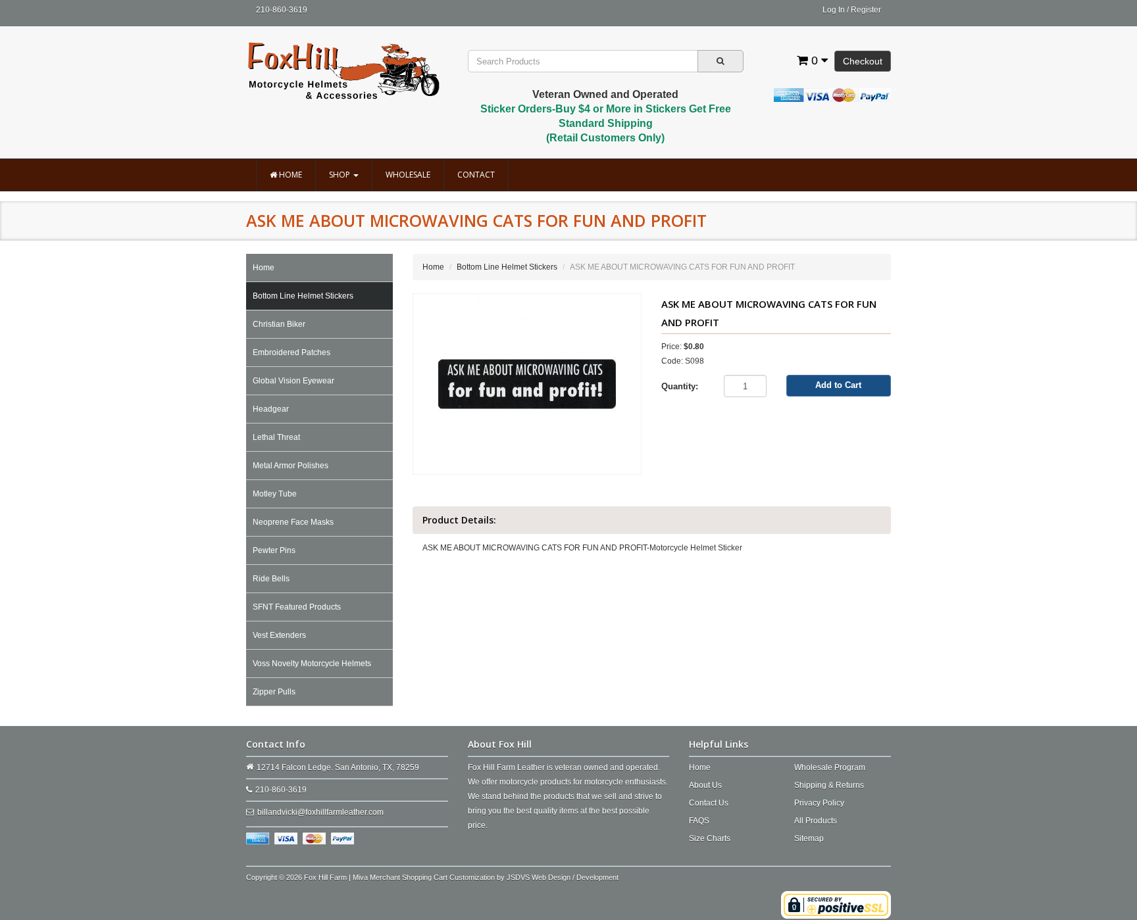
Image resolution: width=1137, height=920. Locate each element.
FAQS (699, 820)
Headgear (271, 409)
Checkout (862, 61)
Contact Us (708, 803)
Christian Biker (279, 324)
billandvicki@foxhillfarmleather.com (320, 812)
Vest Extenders (279, 635)
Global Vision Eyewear (293, 380)
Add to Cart (838, 385)
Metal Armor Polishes (290, 465)
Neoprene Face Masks (293, 522)
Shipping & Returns (829, 785)
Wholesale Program (829, 767)
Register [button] (866, 9)
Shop (340, 174)
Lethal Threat (276, 437)
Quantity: (679, 386)
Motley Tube (275, 493)
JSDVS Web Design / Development (563, 877)
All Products (815, 820)
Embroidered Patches (291, 352)
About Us (705, 785)
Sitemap (809, 838)
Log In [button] (833, 9)
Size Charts (709, 838)
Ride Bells (271, 578)
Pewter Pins (274, 550)
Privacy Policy (819, 803)
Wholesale (408, 174)
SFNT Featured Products (297, 607)
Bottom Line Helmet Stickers (303, 296)
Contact (476, 174)
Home (289, 174)
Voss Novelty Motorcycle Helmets (312, 663)
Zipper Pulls (274, 691)
